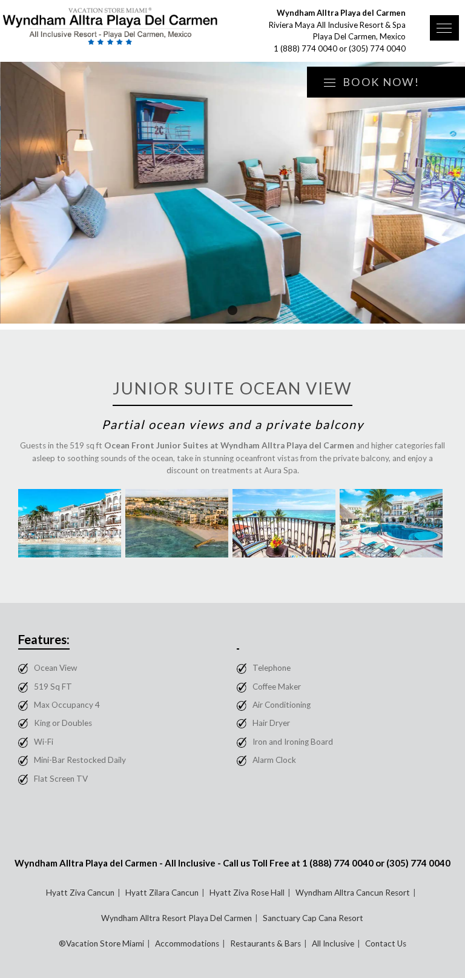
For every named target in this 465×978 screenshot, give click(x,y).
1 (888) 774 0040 (305, 48)
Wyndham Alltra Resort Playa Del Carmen (176, 918)
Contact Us (385, 943)
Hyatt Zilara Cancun (162, 892)
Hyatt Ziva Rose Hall (247, 892)
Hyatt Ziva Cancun (80, 892)
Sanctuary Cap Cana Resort (313, 918)
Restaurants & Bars (265, 943)
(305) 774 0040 (377, 48)
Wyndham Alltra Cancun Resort (352, 892)
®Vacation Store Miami (101, 943)
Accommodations (187, 943)
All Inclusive (333, 943)
